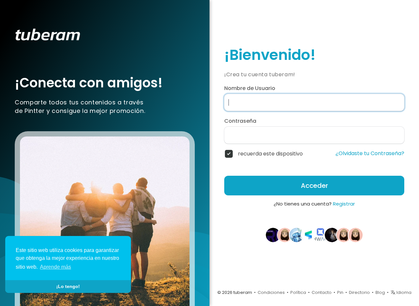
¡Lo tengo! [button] (68, 286)
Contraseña (240, 121)
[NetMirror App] (285, 234)
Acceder (314, 185)
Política (298, 292)
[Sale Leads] (308, 234)
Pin (340, 292)
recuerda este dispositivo (270, 153)
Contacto (322, 292)
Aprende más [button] (55, 267)
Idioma (403, 292)
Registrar (344, 203)
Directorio (359, 292)
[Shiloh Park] (355, 234)
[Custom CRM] (273, 234)
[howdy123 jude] (332, 234)
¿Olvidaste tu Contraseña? (370, 153)
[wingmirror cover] (296, 234)
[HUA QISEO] (320, 234)
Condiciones (271, 292)
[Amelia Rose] (344, 234)
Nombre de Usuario (249, 88)
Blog (380, 292)
